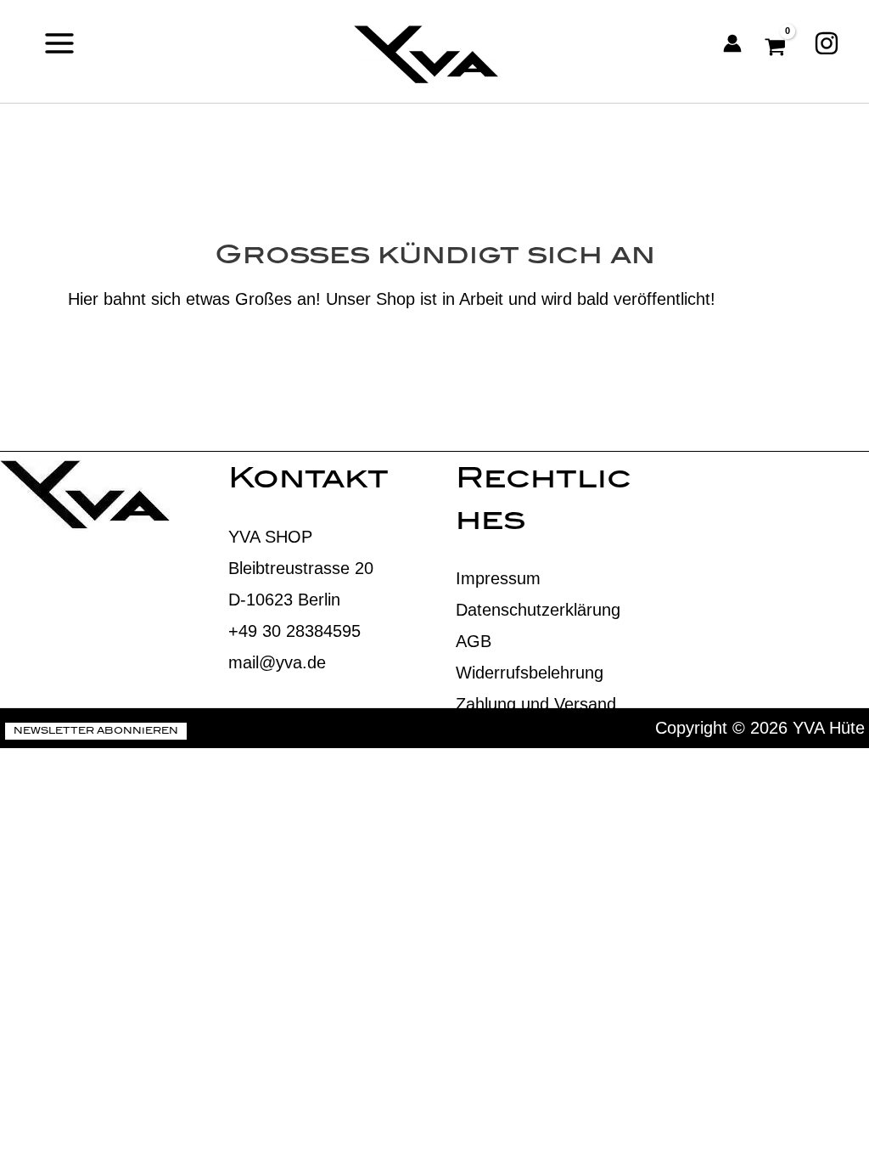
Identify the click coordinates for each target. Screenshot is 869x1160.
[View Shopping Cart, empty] (778, 43)
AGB (473, 641)
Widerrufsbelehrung (529, 672)
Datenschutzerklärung (538, 609)
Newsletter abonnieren (96, 732)
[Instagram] (826, 43)
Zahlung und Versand (536, 704)
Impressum (498, 578)
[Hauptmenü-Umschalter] (59, 43)
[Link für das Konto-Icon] (732, 43)
